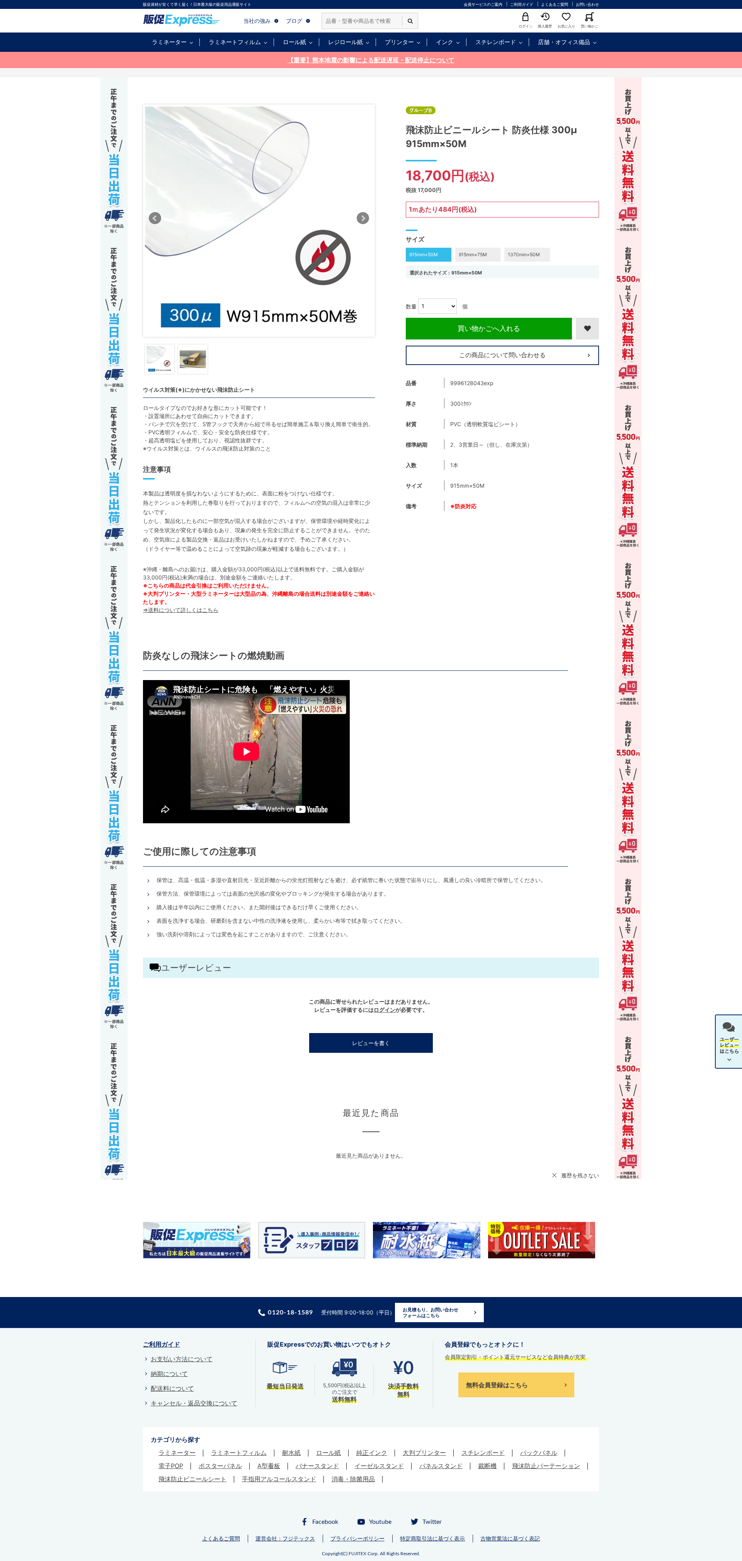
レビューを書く (371, 1043)
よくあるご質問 (554, 4)
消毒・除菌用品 (353, 1479)
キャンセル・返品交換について (194, 1403)
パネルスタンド (441, 1466)
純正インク (371, 1452)
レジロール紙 (345, 42)
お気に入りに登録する (587, 328)
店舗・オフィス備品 (564, 42)
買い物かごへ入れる (489, 328)
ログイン (384, 1009)
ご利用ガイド (521, 4)
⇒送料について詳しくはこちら (180, 610)
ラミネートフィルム (235, 42)
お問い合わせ (587, 4)
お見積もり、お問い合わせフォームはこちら (430, 1313)
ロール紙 (294, 42)
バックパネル (538, 1452)
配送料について (172, 1388)
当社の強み (257, 20)
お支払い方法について (182, 1359)
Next (363, 218)
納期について (169, 1374)
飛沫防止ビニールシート (192, 1479)
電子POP (170, 1466)
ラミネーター (169, 42)
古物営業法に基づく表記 (510, 1538)
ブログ (294, 20)
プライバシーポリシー (357, 1538)
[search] (410, 21)
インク (444, 42)
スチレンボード (495, 42)
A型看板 (268, 1466)
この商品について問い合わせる (502, 355)
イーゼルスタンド (379, 1466)
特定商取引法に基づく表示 (432, 1538)
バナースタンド (317, 1466)
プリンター (399, 42)
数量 (411, 306)
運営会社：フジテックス (285, 1538)
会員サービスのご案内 (483, 4)
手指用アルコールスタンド (279, 1479)
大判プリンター (424, 1452)
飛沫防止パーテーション (546, 1466)
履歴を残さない (580, 1175)
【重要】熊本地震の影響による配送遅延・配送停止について (371, 60)
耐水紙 (291, 1452)
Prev (155, 218)
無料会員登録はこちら (497, 1385)
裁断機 (487, 1466)
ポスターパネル (220, 1466)
